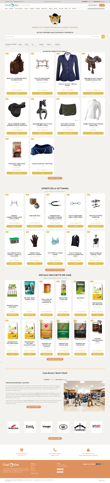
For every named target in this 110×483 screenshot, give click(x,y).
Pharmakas (17, 167)
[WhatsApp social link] (102, 464)
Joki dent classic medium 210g (29, 298)
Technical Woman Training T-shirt (96, 253)
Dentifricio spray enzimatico (12, 306)
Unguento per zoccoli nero (80, 344)
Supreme (16, 127)
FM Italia (46, 348)
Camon (13, 309)
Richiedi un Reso (34, 473)
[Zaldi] (30, 427)
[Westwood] (63, 427)
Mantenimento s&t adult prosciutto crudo (29, 343)
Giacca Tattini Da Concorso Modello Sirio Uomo (75, 254)
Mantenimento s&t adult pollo (97, 303)
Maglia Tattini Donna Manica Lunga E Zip (93, 124)
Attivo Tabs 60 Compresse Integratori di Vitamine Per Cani (46, 301)
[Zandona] (13, 427)
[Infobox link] (8, 1)
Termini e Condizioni (61, 464)
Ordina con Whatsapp (21, 453)
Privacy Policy (60, 469)
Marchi (32, 469)
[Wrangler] (46, 427)
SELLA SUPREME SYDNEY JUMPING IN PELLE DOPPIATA (17, 124)
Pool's (93, 82)
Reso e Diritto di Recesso (62, 466)
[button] (93, 2)
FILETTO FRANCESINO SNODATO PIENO (42, 79)
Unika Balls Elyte (34, 216)
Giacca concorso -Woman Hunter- (68, 84)
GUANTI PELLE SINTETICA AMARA (34, 253)
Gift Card (33, 467)
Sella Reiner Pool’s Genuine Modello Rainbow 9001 (93, 79)
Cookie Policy (60, 471)
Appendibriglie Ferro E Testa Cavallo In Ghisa (42, 124)
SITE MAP (33, 470)
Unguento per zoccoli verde (63, 344)
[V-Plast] (96, 427)
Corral (14, 258)
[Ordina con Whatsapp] (21, 449)
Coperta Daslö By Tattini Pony (42, 164)
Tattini (93, 127)
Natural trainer (97, 306)
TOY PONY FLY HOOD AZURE (55, 253)
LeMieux (55, 256)
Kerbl (95, 219)
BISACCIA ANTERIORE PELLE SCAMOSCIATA (17, 79)
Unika (34, 218)
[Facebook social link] (97, 464)
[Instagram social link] (99, 464)
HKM (67, 87)
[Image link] (11, 464)
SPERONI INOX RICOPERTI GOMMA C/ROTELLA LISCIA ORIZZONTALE (55, 218)
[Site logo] (11, 5)
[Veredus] (80, 427)
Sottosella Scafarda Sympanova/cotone (68, 124)
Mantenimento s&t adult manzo (12, 342)
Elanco (29, 301)
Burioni (68, 127)
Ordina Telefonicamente (55, 453)
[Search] (103, 36)
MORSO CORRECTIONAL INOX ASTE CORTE (14, 217)
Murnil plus (80, 298)
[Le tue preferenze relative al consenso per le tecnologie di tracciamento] (1, 362)
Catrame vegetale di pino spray (97, 340)
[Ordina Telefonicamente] (55, 449)
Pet (31, 466)
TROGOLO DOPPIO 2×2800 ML (95, 216)
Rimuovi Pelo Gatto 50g (63, 298)
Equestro (55, 220)
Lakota (17, 82)
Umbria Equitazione (42, 82)
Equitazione (33, 464)
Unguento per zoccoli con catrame (46, 345)
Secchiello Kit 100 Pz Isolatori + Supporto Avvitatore (14, 254)
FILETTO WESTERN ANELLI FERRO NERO (75, 216)
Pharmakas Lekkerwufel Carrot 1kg (17, 164)
